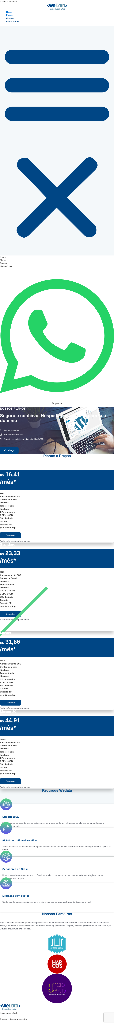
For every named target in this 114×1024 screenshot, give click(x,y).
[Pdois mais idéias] (57, 988)
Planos (9, 15)
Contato (10, 18)
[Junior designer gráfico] (57, 943)
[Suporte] (57, 399)
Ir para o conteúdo (8, 1)
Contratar (10, 535)
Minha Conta (12, 21)
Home (9, 12)
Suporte (57, 403)
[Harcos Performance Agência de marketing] (57, 964)
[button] (57, 140)
